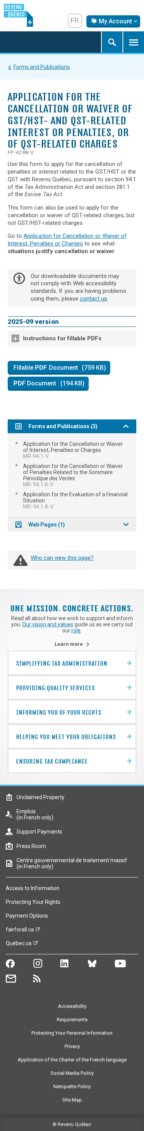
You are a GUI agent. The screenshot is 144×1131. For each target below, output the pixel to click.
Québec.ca (18, 945)
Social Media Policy (72, 1073)
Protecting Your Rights (33, 902)
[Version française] (75, 21)
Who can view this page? (62, 557)
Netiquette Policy (72, 1086)
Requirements (72, 1019)
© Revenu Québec (72, 1124)
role (76, 630)
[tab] (72, 338)
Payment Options (27, 916)
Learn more (72, 644)
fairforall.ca (20, 931)
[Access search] (111, 42)
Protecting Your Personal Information (72, 1033)
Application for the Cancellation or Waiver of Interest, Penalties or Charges (73, 450)
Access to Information (33, 888)
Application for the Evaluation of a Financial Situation (75, 500)
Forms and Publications (41, 67)
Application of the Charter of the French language (72, 1060)
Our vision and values (47, 624)
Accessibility (72, 1006)
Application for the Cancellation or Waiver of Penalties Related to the (73, 475)
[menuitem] (72, 450)
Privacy (72, 1046)
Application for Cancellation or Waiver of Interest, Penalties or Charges (67, 239)
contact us (93, 298)
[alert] (113, 21)
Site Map (72, 1100)
